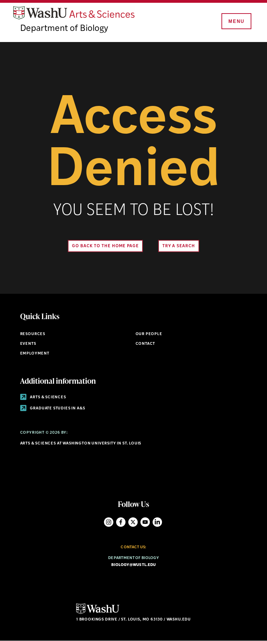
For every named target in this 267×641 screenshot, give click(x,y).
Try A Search (178, 246)
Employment (34, 354)
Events (28, 344)
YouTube (145, 522)
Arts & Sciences (47, 397)
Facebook (121, 522)
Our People (149, 334)
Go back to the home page (105, 246)
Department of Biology (64, 28)
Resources (32, 334)
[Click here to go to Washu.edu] (97, 613)
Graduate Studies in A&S (57, 408)
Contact (145, 344)
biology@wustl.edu (133, 565)
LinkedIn (157, 522)
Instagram (108, 522)
